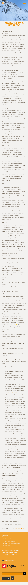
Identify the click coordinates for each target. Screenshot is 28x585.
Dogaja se (22, 528)
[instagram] (8, 578)
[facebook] (4, 578)
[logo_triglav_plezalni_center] (14, 564)
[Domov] (12, 578)
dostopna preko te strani (11, 393)
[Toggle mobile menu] (24, 2)
